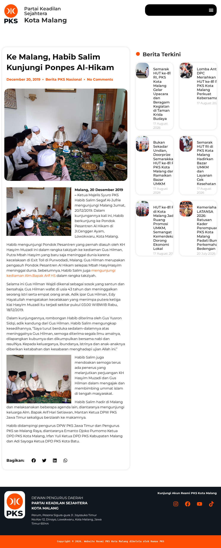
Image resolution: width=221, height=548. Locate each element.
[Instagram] (175, 503)
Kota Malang (45, 20)
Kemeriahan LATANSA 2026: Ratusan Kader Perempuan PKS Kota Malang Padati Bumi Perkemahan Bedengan (208, 228)
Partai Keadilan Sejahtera (42, 11)
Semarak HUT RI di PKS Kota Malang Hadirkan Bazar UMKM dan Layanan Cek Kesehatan (206, 163)
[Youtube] (199, 503)
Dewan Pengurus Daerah (59, 503)
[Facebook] (187, 503)
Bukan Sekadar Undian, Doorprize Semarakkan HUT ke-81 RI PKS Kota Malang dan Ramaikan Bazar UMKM (164, 163)
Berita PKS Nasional (64, 79)
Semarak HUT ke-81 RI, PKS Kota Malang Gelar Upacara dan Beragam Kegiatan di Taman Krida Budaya (162, 94)
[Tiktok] (211, 503)
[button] (211, 10)
